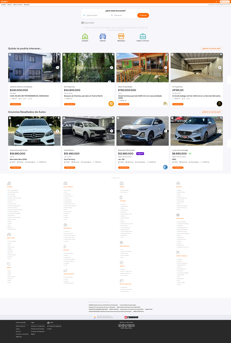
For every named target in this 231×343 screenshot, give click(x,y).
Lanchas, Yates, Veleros (69, 237)
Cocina (9, 243)
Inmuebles (3, 4)
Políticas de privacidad (37, 329)
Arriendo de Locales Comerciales (15, 209)
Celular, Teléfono (124, 210)
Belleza (9, 267)
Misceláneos (180, 225)
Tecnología (123, 201)
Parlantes (123, 221)
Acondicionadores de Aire (126, 231)
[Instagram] (123, 325)
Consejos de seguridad (219, 4)
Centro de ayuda (227, 4)
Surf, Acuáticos (124, 275)
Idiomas (66, 255)
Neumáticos (67, 213)
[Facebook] (119, 325)
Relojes (9, 280)
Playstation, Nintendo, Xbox (127, 223)
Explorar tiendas (211, 4)
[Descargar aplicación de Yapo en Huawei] (125, 317)
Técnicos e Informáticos (69, 259)
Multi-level (179, 261)
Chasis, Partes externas (69, 203)
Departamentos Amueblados (14, 213)
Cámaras (123, 208)
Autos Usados (67, 190)
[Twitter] (126, 325)
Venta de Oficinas (12, 196)
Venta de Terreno (12, 200)
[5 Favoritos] (10, 118)
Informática (123, 212)
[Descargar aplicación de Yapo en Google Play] (135, 317)
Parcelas (10, 223)
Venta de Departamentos (13, 192)
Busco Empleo (124, 192)
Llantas (66, 215)
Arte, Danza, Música (68, 253)
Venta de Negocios (181, 269)
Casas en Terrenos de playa (14, 217)
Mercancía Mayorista (125, 284)
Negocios (10, 227)
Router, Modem (124, 225)
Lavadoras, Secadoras (126, 233)
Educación (66, 250)
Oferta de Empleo (125, 190)
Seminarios (66, 263)
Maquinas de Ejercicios (126, 273)
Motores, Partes (68, 211)
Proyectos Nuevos (12, 229)
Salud (178, 280)
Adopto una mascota (182, 207)
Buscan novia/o (180, 200)
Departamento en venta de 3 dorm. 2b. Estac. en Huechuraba (102, 307)
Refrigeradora (124, 235)
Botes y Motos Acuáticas (70, 235)
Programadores (180, 274)
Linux (122, 219)
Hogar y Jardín (11, 238)
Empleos (122, 187)
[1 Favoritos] (10, 54)
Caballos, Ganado (181, 192)
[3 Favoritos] (118, 54)
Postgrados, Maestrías (69, 261)
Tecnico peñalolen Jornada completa (128, 305)
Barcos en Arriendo (68, 233)
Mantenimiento (180, 245)
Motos (65, 192)
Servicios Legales (181, 282)
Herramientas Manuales (182, 229)
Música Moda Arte (125, 246)
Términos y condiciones (38, 326)
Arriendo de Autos (68, 196)
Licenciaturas (67, 257)
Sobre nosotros (20, 326)
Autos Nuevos (67, 194)
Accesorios (66, 198)
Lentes (9, 274)
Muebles (10, 249)
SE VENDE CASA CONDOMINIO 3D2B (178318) (98, 309)
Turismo (179, 284)
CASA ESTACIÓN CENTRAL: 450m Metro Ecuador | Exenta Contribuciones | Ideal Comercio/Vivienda (110, 311)
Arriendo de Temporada (13, 211)
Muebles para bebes (68, 283)
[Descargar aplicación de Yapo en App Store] (130, 317)
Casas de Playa (11, 215)
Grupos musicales (125, 255)
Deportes (122, 266)
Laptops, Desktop (125, 218)
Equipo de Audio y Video (126, 214)
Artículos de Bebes (12, 241)
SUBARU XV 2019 (148, 309)
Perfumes (10, 278)
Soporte (18, 331)
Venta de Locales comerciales (14, 198)
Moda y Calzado (11, 276)
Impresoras (123, 216)
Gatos (178, 194)
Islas (9, 225)
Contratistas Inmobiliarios (183, 223)
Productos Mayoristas (182, 263)
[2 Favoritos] (64, 54)
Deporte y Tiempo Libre (126, 271)
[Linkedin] (130, 325)
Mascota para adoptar (182, 205)
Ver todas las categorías (54, 326)
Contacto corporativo (22, 334)
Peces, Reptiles (180, 201)
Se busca (10, 253)
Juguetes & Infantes (68, 274)
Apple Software (124, 206)
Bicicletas (123, 269)
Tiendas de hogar (12, 254)
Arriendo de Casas (12, 203)
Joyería (9, 272)
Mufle (65, 209)
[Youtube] (133, 325)
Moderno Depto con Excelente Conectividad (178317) (131, 309)
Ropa (9, 282)
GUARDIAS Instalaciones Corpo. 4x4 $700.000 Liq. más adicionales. (103, 305)
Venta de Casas (11, 194)
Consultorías (180, 271)
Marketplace (27, 4)
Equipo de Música (68, 207)
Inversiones (179, 259)
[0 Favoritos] (118, 118)
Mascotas (179, 187)
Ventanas (10, 256)
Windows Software (125, 229)
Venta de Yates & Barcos (69, 239)
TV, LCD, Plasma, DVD (125, 227)
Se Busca (66, 217)
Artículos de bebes (68, 277)
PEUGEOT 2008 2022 (114, 309)
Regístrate (19, 337)
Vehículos (9, 4)
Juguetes (66, 281)
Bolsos (9, 271)
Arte (122, 249)
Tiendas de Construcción (182, 247)
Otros (9, 258)
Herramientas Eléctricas (182, 227)
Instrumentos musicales (126, 251)
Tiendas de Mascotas (182, 198)
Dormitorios (10, 251)
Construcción (180, 218)
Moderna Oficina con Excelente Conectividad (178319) (128, 307)
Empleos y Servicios (17, 4)
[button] (57, 67)
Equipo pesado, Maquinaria (70, 205)
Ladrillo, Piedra (180, 237)
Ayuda (17, 329)
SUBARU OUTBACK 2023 (138, 311)
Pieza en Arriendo (12, 219)
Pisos (9, 245)
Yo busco (66, 241)
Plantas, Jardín (11, 247)
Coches (66, 279)
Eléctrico (179, 235)
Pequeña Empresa (181, 265)
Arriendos (10, 201)
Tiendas (49, 329)
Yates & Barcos (67, 228)
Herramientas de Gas (182, 231)
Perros (178, 203)
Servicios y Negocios (181, 256)
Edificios (10, 221)
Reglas (33, 334)
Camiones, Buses (68, 201)
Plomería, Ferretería (181, 239)
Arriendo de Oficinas (12, 207)
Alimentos (179, 190)
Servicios (179, 241)
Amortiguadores (68, 200)
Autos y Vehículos (68, 187)
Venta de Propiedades (13, 190)
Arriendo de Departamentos (14, 205)
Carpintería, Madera (181, 221)
